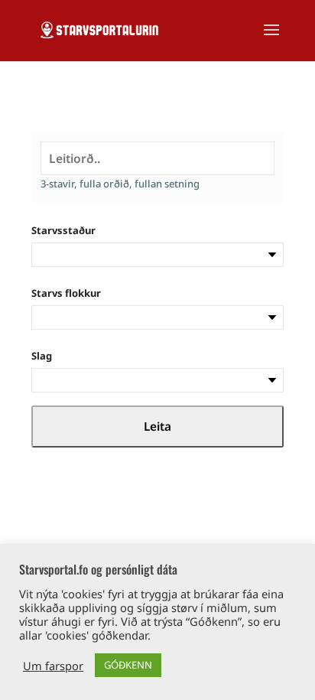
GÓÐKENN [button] (128, 665)
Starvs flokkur (66, 293)
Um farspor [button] (53, 665)
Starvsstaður (63, 230)
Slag (41, 356)
